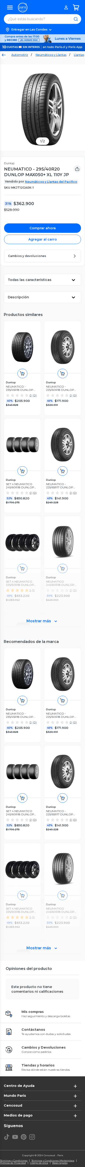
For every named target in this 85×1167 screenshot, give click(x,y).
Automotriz (19, 55)
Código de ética (39, 1163)
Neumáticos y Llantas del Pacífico (51, 181)
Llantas (79, 55)
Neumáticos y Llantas (51, 55)
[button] (42, 29)
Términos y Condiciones (13, 1160)
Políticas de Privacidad (13, 1163)
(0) (35, 395)
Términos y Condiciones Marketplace (52, 1160)
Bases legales (60, 1163)
